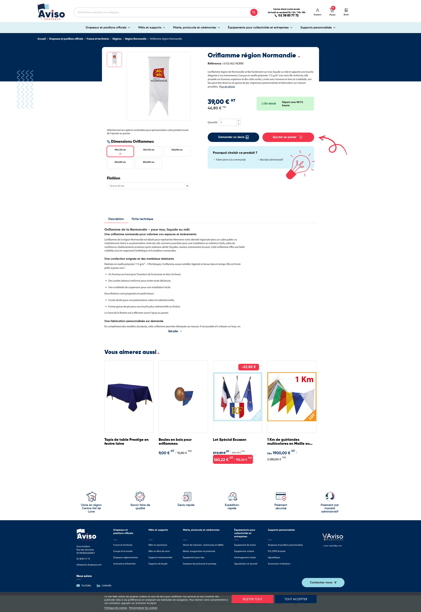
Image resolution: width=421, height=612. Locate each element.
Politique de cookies (115, 607)
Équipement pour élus (194, 557)
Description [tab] (116, 219)
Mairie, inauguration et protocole (199, 551)
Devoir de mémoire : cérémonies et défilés (203, 545)
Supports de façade (158, 563)
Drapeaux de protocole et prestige (199, 563)
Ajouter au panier (284, 137)
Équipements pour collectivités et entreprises (258, 27)
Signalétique (274, 557)
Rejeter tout (252, 599)
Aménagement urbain (245, 557)
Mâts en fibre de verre (159, 551)
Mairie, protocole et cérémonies (194, 27)
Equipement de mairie (245, 545)
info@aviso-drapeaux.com (89, 564)
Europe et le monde (123, 551)
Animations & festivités (124, 563)
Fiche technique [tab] (142, 219)
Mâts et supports (149, 27)
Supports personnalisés (316, 27)
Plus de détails (227, 86)
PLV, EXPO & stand (276, 551)
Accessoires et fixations (279, 563)
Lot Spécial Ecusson (229, 440)
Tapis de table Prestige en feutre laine (126, 442)
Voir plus (173, 331)
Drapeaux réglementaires (125, 557)
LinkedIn (106, 585)
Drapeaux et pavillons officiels (106, 27)
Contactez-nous (321, 582)
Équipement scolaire (244, 551)
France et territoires (123, 545)
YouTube (86, 585)
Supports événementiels (160, 557)
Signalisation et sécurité (245, 563)
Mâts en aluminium (158, 545)
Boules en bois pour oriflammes (175, 442)
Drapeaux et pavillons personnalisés (285, 545)
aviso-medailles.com (332, 546)
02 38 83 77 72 (288, 15)
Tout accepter (296, 599)
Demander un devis (231, 137)
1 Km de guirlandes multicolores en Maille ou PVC (288, 442)
